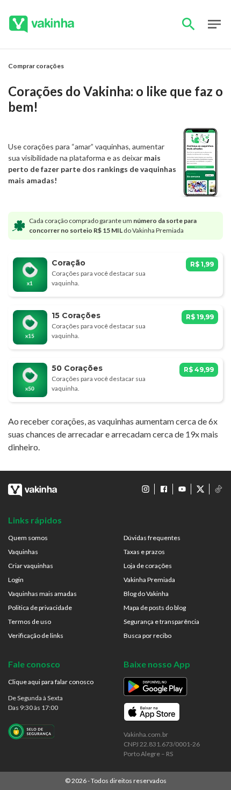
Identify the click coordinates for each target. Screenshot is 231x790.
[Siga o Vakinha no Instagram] (145, 489)
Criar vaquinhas (30, 566)
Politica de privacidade (40, 608)
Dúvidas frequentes (152, 538)
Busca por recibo (147, 635)
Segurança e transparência (161, 621)
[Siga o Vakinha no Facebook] (164, 489)
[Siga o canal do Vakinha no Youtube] (182, 489)
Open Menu (214, 24)
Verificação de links (35, 635)
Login (16, 580)
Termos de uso (29, 621)
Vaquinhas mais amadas (42, 594)
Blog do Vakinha (146, 594)
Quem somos (28, 538)
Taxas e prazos (144, 552)
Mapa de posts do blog (155, 608)
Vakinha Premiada (149, 580)
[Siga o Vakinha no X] (200, 489)
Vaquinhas (23, 552)
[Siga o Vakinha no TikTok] (218, 489)
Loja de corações (148, 566)
